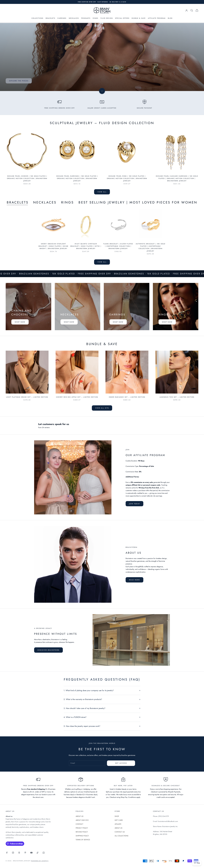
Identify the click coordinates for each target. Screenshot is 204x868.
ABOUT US (79, 816)
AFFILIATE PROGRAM (157, 18)
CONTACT (79, 824)
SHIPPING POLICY (82, 836)
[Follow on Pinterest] (25, 852)
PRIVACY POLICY (82, 828)
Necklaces (44, 202)
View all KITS (102, 408)
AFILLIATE (118, 824)
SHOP (117, 816)
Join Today (134, 504)
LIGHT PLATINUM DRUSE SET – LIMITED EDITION (27, 397)
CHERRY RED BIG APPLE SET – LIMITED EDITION (77, 397)
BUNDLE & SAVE (139, 18)
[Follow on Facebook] (7, 852)
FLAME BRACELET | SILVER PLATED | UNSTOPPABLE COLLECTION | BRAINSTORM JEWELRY (118, 246)
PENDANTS (85, 18)
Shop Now (20, 322)
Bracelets (17, 202)
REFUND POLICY (82, 832)
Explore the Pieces (18, 81)
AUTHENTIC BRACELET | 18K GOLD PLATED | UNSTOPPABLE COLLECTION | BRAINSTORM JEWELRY (150, 247)
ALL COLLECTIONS (121, 836)
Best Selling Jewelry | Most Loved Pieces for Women (138, 202)
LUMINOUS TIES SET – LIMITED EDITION (177, 397)
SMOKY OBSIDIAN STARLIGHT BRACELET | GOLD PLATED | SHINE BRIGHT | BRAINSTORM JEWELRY (53, 246)
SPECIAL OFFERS (122, 18)
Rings (67, 202)
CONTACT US (120, 832)
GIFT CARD (119, 820)
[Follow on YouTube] (31, 852)
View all (102, 192)
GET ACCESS (121, 763)
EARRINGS (62, 18)
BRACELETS (50, 18)
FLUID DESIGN (107, 18)
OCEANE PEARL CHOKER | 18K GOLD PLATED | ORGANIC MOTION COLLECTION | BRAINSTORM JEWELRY (27, 178)
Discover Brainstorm (48, 650)
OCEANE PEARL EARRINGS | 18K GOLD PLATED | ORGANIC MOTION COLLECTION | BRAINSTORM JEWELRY (77, 178)
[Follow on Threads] (19, 852)
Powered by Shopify (40, 861)
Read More (134, 580)
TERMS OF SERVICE (83, 839)
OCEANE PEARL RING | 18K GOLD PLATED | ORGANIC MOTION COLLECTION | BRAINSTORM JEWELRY (127, 178)
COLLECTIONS (37, 18)
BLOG (170, 18)
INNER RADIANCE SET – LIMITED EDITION (127, 397)
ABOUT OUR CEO (82, 820)
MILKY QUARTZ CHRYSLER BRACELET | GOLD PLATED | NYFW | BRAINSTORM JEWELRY (85, 246)
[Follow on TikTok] (37, 852)
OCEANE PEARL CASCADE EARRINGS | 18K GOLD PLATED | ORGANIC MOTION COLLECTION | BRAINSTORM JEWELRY (177, 178)
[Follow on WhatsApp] (43, 852)
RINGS (95, 18)
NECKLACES (74, 18)
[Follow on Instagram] (13, 852)
